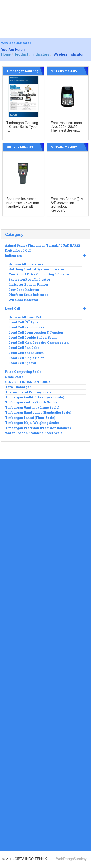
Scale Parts (14, 377)
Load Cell (12, 308)
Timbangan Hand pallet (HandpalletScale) (38, 412)
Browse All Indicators (26, 264)
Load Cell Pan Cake (24, 347)
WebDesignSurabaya (72, 858)
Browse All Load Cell (25, 317)
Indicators (13, 255)
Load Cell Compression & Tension (36, 332)
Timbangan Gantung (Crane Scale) (32, 407)
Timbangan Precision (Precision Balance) (38, 428)
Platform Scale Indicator (28, 294)
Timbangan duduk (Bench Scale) (31, 402)
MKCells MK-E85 (64, 71)
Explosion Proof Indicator (29, 279)
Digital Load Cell (18, 250)
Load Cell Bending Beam (28, 327)
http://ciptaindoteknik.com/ (21, 844)
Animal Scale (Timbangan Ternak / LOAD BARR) (42, 245)
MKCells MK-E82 (64, 147)
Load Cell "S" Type (23, 322)
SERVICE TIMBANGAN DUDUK (27, 382)
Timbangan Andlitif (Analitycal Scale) (34, 397)
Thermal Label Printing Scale (28, 392)
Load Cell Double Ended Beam (33, 337)
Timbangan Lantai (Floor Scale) (30, 417)
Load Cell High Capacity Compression (39, 342)
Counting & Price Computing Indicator (39, 274)
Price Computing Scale (23, 371)
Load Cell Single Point (26, 358)
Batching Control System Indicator (37, 269)
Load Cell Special (22, 363)
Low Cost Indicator (24, 289)
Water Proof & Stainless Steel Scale (33, 433)
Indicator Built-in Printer (29, 284)
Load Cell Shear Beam (26, 353)
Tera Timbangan (18, 387)
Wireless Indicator (24, 300)
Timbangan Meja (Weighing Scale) (32, 422)
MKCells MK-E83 (19, 147)
